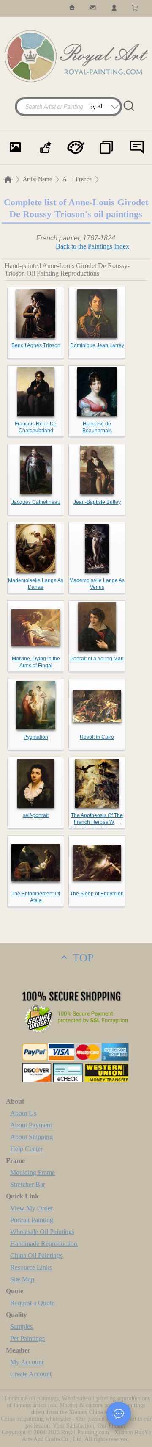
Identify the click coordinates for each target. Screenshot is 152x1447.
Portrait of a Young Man (97, 659)
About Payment (31, 1125)
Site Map (22, 1279)
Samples (21, 1326)
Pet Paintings (27, 1338)
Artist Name (37, 179)
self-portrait (36, 815)
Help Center (26, 1148)
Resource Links (31, 1267)
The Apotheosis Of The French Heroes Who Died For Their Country (97, 822)
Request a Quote (32, 1302)
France (84, 179)
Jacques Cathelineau (35, 502)
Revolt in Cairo (97, 737)
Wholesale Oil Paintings (42, 1231)
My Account (26, 1362)
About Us (23, 1113)
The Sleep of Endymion (97, 894)
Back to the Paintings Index (92, 246)
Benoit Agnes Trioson (35, 345)
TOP (81, 958)
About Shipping (31, 1136)
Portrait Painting (31, 1219)
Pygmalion (36, 737)
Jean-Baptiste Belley (97, 502)
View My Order (31, 1208)
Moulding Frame (32, 1172)
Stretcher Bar (27, 1184)
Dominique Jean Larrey (97, 345)
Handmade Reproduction (43, 1243)
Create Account (31, 1374)
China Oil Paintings (36, 1255)
